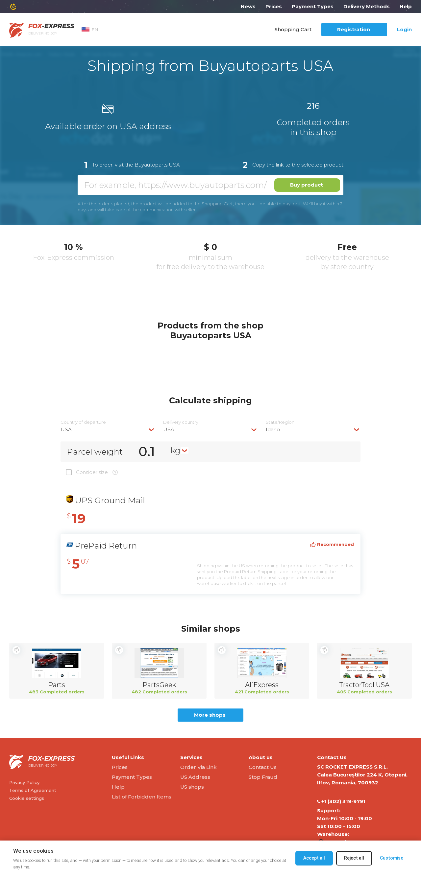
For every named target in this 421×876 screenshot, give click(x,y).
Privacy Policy (24, 782)
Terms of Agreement (32, 790)
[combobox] (108, 429)
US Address (195, 777)
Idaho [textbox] (273, 429)
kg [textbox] (175, 450)
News (248, 6)
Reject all (354, 858)
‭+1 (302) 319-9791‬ (343, 801)
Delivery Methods (366, 6)
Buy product (306, 185)
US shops (192, 787)
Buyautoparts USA (157, 165)
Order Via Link (198, 767)
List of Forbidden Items (141, 797)
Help (406, 6)
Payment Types (313, 6)
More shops (210, 715)
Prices (273, 6)
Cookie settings (26, 798)
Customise (391, 858)
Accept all (314, 858)
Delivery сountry (180, 422)
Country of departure (83, 422)
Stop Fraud (263, 777)
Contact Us (263, 767)
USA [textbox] (66, 429)
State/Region (280, 422)
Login (404, 29)
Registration (353, 29)
